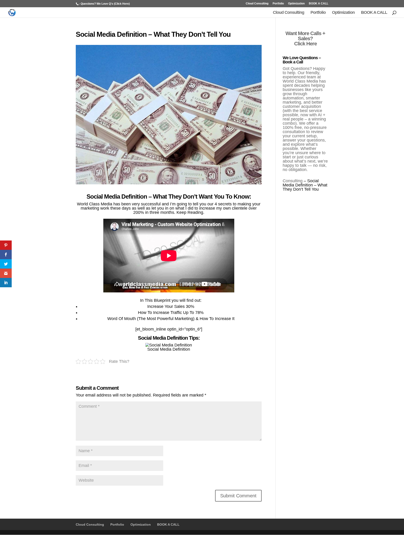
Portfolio (278, 3)
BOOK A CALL (318, 3)
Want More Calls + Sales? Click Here (305, 38)
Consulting (293, 180)
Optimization (296, 3)
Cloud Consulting (257, 3)
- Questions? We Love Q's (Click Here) (104, 3)
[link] (6, 245)
